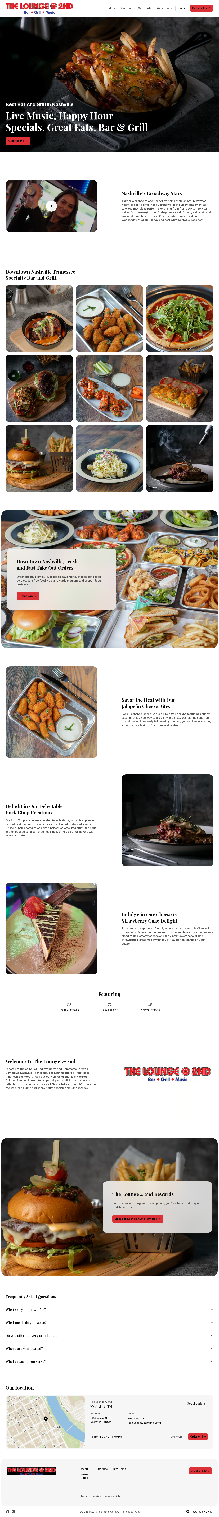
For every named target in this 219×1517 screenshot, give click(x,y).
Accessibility (112, 1496)
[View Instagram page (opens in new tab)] (13, 1512)
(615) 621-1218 (135, 1418)
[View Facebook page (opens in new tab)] (8, 1512)
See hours (176, 1436)
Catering (126, 8)
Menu (112, 8)
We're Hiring (164, 8)
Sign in (182, 8)
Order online (198, 1436)
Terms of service (91, 1496)
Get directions (196, 1403)
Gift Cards (144, 8)
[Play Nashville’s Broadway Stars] (51, 206)
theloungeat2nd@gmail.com (144, 1422)
